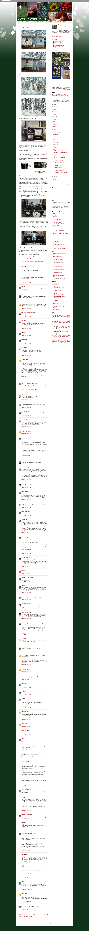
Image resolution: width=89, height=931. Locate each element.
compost (57, 326)
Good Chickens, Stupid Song (59, 160)
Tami (22, 286)
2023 (54, 111)
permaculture (65, 336)
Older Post (46, 914)
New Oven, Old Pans (57, 164)
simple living (59, 340)
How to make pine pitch (57, 297)
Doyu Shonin (23, 411)
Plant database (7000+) (57, 229)
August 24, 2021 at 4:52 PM (26, 901)
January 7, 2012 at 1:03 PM (26, 566)
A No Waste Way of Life (58, 159)
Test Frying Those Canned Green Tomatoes (61, 155)
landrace (60, 335)
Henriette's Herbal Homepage (58, 291)
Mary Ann (23, 675)
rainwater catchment (56, 339)
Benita (22, 822)
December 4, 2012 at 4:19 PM (26, 877)
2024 (54, 109)
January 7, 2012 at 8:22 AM (26, 316)
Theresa (22, 294)
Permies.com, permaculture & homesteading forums (60, 227)
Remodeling (33, 21)
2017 (54, 121)
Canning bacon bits (56, 241)
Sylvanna (23, 668)
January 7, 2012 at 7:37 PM (26, 671)
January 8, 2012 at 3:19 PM (26, 726)
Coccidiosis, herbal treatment (58, 257)
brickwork (60, 323)
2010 (54, 178)
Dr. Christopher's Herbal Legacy (58, 287)
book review (65, 322)
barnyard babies (66, 320)
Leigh (27, 258)
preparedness (54, 337)
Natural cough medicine (57, 303)
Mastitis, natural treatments (57, 266)
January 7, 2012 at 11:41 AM (26, 487)
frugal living (68, 330)
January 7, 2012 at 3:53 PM (26, 634)
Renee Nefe (23, 430)
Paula (22, 698)
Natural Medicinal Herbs (57, 304)
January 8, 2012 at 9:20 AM (26, 694)
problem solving (64, 337)
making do (68, 335)
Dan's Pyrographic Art (57, 21)
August (55, 137)
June (55, 140)
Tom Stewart (23, 622)
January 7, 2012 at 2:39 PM (26, 608)
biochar (53, 322)
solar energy (61, 341)
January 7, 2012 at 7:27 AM (26, 290)
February (56, 147)
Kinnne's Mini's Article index (58, 265)
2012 (54, 129)
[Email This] (38, 261)
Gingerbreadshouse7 (25, 612)
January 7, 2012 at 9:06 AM (26, 328)
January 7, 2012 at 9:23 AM (26, 355)
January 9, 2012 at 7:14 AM (26, 828)
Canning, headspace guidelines (58, 244)
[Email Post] (36, 261)
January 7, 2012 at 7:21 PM (26, 664)
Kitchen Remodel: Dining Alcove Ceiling (61, 172)
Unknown (23, 723)
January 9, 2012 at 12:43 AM (26, 818)
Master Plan (27, 21)
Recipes (37, 21)
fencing (53, 328)
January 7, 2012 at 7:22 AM (26, 282)
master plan (56, 336)
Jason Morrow (55, 923)
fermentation (59, 328)
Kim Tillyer (23, 854)
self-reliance (54, 340)
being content (67, 321)
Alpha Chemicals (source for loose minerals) (60, 253)
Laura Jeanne (24, 347)
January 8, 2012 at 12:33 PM (26, 719)
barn (60, 320)
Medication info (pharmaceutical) (59, 269)
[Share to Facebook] (41, 261)
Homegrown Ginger (57, 165)
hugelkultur (68, 333)
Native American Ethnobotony (58, 302)
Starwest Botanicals (56, 309)
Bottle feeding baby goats (57, 256)
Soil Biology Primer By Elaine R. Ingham (60, 233)
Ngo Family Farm (24, 603)
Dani (22, 381)
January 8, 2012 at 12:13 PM (26, 707)
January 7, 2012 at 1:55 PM (26, 592)
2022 (54, 113)
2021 (54, 114)
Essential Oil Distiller (57, 289)
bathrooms (54, 321)
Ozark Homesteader (25, 797)
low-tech (64, 335)
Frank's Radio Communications (58, 218)
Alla (22, 403)
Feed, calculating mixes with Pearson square (60, 260)
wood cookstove (26, 262)
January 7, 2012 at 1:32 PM (26, 573)
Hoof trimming (55, 263)
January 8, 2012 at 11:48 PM (26, 810)
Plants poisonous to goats (57, 271)
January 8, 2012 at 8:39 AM (26, 687)
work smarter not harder (62, 343)
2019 (54, 118)
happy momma (24, 491)
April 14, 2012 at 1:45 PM (26, 861)
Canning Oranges (56, 242)
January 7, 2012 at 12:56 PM (26, 553)
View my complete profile (56, 36)
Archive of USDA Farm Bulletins (59, 213)
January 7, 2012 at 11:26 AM (26, 479)
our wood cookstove (26, 145)
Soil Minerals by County (57, 273)
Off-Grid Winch (56, 225)
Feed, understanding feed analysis (59, 262)
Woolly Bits (23, 359)
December (56, 131)
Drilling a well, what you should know (59, 215)
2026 (54, 106)
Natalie (22, 638)
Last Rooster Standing (58, 167)
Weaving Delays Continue (57, 42)
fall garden (65, 327)
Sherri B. (23, 320)
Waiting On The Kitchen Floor (59, 157)
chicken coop (62, 325)
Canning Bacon (55, 239)
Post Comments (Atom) (27, 916)
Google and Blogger (59, 207)
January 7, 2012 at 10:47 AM (26, 456)
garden (56, 331)
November (56, 132)
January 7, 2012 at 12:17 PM (26, 507)
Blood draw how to (56, 255)
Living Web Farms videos (57, 222)
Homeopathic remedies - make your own (60, 296)
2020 (54, 116)
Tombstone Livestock (25, 814)
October (55, 134)
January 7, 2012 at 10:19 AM (26, 426)
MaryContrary (24, 467)
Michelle (23, 646)
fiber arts (64, 328)
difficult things (58, 327)
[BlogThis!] (39, 261)
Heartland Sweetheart (35, 191)
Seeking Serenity (24, 511)
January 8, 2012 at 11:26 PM (26, 793)
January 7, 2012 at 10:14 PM (26, 679)
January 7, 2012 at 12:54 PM (26, 532)
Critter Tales (54, 316)
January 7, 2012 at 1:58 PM (26, 599)
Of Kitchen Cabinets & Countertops (60, 150)
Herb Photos (55, 293)
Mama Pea (23, 519)
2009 (54, 179)
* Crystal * (23, 394)
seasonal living (65, 339)
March (55, 145)
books (53, 324)
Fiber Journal (42, 21)
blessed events (58, 322)
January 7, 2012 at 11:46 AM (26, 499)
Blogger (63, 923)
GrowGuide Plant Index (57, 219)
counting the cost (63, 326)
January (55, 149)
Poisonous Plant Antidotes (57, 272)
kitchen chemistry (64, 334)
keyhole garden (55, 334)
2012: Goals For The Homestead (59, 173)
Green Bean (23, 460)
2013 (54, 128)
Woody (22, 691)
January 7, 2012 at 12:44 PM (26, 515)
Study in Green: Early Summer (58, 46)
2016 (54, 123)
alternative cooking (55, 320)
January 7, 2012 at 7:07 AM (26, 272)
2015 (54, 124)
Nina (22, 302)
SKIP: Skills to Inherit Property (58, 230)
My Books (64, 21)
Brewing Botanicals (56, 284)
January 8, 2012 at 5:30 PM (26, 734)
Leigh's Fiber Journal (57, 41)
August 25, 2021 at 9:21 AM (26, 909)
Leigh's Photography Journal (58, 45)
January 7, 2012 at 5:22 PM (26, 650)
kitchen (23, 262)
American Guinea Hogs (65, 315)
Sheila (22, 570)
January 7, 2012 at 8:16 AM (26, 308)
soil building (66, 340)
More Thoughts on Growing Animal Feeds (61, 152)
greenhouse (58, 333)
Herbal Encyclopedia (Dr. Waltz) (58, 294)
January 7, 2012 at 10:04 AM (26, 399)
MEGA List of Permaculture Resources (60, 223)
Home (18, 21)
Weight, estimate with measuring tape (59, 276)
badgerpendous (24, 711)
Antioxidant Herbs (56, 283)
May (55, 142)
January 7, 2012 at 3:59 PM (26, 643)
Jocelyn (22, 339)
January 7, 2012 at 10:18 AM (26, 415)
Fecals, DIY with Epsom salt (58, 259)
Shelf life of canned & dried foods (59, 248)
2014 (54, 126)
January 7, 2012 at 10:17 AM (26, 407)
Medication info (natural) (57, 268)
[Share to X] (40, 261)
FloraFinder (55, 216)
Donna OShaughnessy (25, 789)
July (55, 139)
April (55, 144)
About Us (22, 21)
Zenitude (23, 683)
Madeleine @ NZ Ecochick (26, 577)
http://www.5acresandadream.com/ (36, 258)
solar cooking (54, 341)
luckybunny (23, 419)
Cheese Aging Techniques (57, 245)
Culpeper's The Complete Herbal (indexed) (60, 286)
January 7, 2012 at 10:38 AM (26, 433)
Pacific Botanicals (56, 307)
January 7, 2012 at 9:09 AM (26, 335)
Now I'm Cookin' (30, 256)
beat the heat (61, 321)
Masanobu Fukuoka (59, 317)
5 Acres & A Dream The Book (57, 314)
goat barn (64, 331)
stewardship (68, 341)
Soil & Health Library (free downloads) (60, 232)
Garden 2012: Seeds (57, 154)
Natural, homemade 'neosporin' (58, 306)
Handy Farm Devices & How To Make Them (61, 220)
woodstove (54, 343)
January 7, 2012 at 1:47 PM (26, 581)
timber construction (57, 342)
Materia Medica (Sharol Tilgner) (58, 299)
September (56, 136)
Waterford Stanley (40, 188)
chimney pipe (23, 730)
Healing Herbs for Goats (57, 290)
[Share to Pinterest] (42, 261)
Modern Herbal (55, 300)
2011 (54, 176)
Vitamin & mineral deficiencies (58, 275)
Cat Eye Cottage (24, 596)
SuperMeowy (60, 318)
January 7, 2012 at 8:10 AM (26, 299)
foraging (61, 330)
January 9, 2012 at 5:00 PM (26, 850)
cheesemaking (55, 325)
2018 (54, 119)
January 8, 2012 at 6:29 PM (26, 785)
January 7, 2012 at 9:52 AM (26, 390)
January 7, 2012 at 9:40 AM (26, 378)
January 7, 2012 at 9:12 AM (26, 343)
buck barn (67, 323)
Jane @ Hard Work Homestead (27, 312)
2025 (54, 108)
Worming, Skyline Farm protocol (59, 278)
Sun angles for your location (58, 234)
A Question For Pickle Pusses (59, 162)
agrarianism (66, 318)
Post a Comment (23, 912)
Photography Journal (49, 21)
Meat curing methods (56, 247)
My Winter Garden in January (59, 170)
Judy (22, 503)
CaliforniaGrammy (25, 557)
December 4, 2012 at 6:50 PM (26, 889)
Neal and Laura (24, 483)
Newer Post (21, 914)
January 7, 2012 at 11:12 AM (26, 463)
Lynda (22, 585)
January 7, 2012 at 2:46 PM (26, 618)
